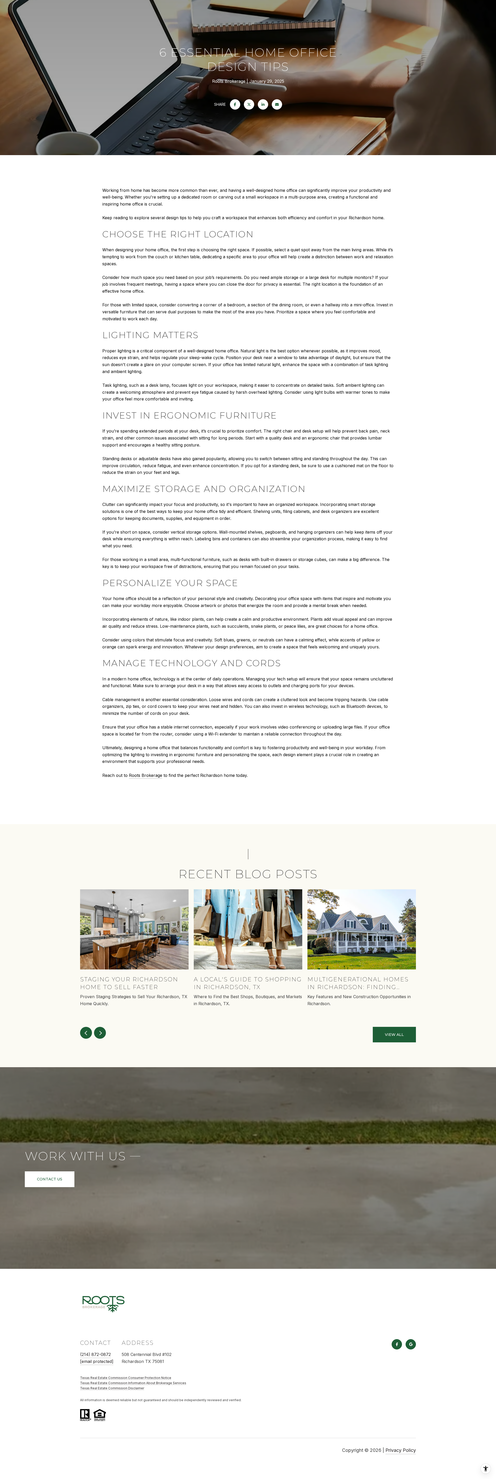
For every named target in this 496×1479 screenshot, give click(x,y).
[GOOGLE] (411, 1344)
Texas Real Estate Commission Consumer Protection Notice (125, 1378)
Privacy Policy (400, 1450)
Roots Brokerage (145, 775)
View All (394, 1034)
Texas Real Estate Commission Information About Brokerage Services (133, 1383)
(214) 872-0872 (95, 1354)
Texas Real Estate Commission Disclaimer (112, 1388)
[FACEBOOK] (397, 1344)
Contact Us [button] (49, 1179)
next (100, 1033)
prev (86, 1033)
